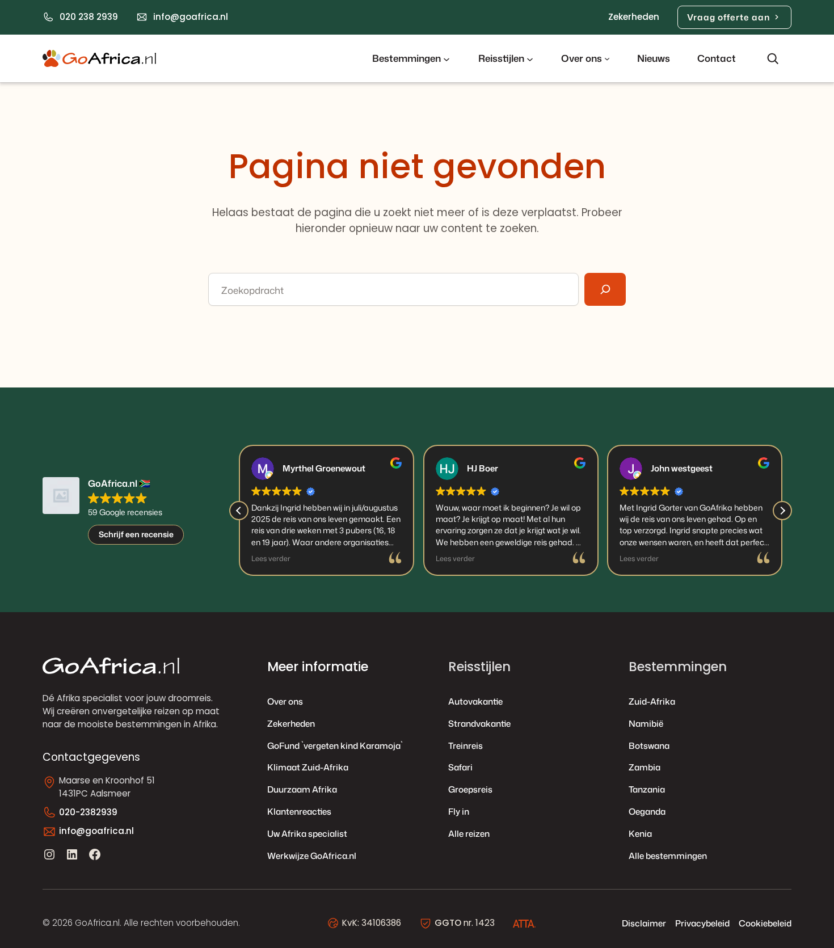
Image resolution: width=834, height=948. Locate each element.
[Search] (605, 289)
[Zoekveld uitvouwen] (772, 58)
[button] (782, 510)
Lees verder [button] (270, 558)
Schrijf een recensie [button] (136, 534)
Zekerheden (633, 17)
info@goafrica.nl (190, 17)
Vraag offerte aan (728, 17)
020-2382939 (88, 812)
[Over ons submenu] (607, 58)
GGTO (448, 923)
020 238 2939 (89, 17)
